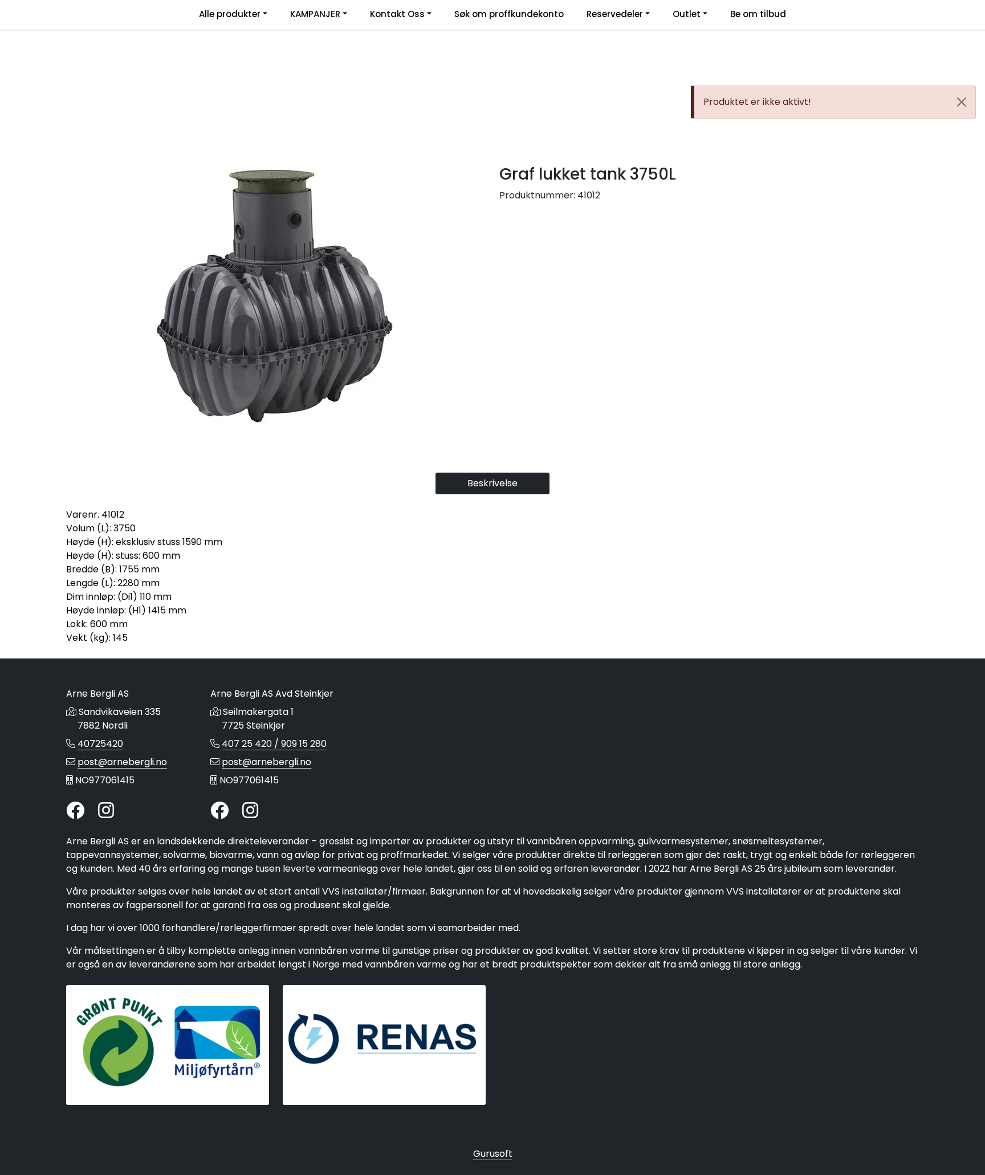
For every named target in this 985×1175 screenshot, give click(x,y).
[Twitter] (75, 811)
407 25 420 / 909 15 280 (274, 743)
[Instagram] (106, 811)
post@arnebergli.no (122, 762)
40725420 (100, 743)
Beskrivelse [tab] (492, 483)
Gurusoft (492, 1153)
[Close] (961, 102)
